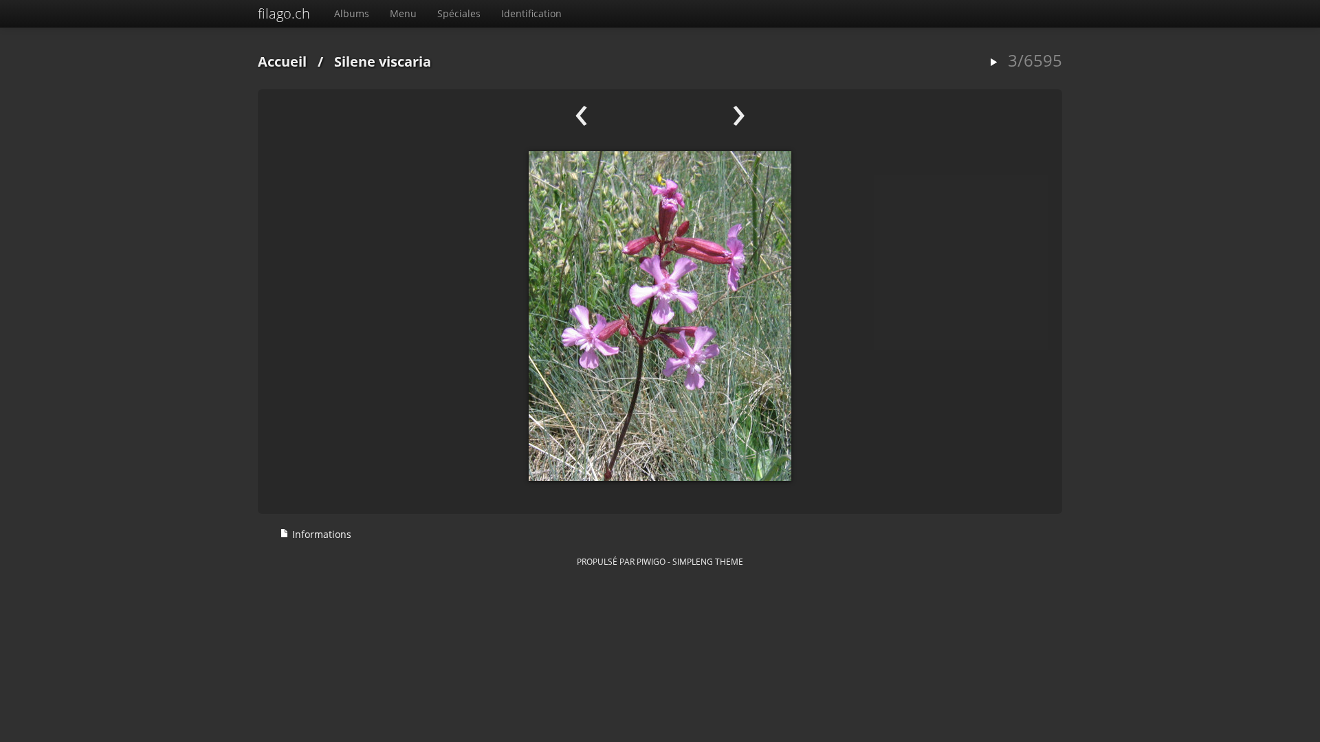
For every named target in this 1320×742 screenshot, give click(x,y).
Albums (351, 13)
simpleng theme (707, 561)
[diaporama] (993, 62)
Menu (403, 13)
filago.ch (284, 13)
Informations (320, 534)
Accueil (282, 61)
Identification (531, 13)
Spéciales (459, 13)
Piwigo (651, 561)
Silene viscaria (382, 61)
